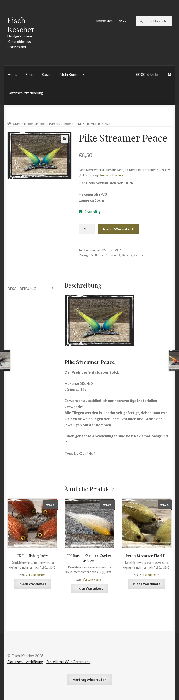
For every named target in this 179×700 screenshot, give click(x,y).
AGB (122, 21)
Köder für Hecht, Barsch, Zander (47, 124)
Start (17, 124)
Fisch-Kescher (20, 24)
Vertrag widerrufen (90, 679)
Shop (30, 74)
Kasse (46, 74)
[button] (64, 139)
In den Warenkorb (118, 229)
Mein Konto (69, 74)
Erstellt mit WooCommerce (68, 661)
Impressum (104, 21)
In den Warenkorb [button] (32, 584)
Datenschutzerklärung (25, 92)
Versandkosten (111, 175)
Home (12, 74)
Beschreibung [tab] (21, 288)
